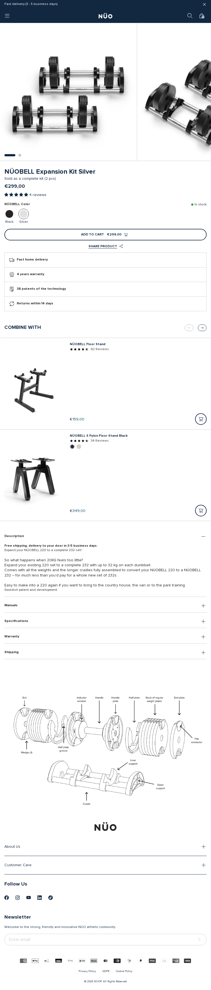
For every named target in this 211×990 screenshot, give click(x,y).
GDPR (105, 971)
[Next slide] (202, 327)
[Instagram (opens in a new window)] (17, 897)
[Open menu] (7, 15)
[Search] (190, 15)
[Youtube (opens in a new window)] (28, 897)
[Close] (204, 4)
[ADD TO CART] (201, 419)
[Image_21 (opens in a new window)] (50, 897)
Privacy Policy (87, 971)
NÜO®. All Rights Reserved (110, 981)
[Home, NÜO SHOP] (105, 15)
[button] (9, 155)
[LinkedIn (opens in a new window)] (39, 897)
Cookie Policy (124, 971)
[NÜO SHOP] (105, 826)
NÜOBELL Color (17, 204)
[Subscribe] (200, 940)
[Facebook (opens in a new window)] (6, 897)
